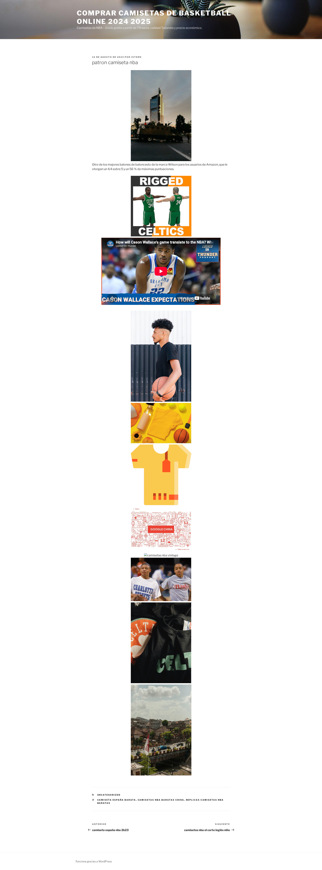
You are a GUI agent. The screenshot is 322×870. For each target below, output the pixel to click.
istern (136, 57)
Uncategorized (109, 795)
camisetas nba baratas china (161, 800)
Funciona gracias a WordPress (94, 861)
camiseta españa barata (116, 800)
